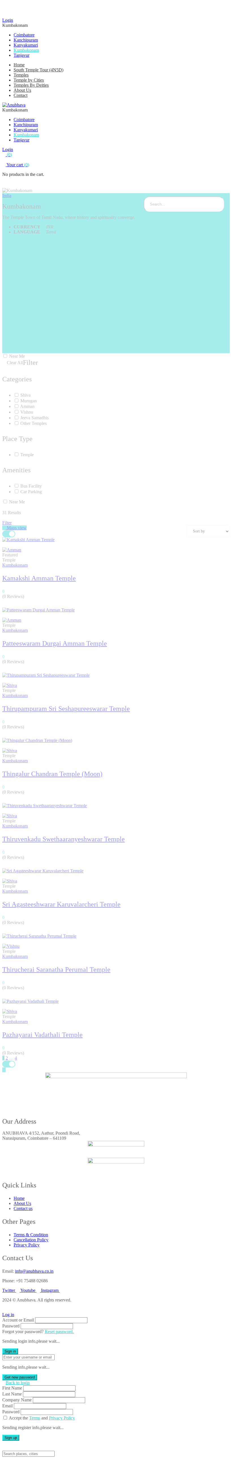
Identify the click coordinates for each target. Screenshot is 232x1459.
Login (7, 20)
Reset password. (59, 1331)
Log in (8, 1314)
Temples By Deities (31, 85)
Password (11, 1325)
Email (7, 1405)
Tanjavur (21, 55)
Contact (20, 95)
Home (19, 64)
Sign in (10, 1351)
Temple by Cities (29, 80)
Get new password (20, 1377)
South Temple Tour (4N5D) (38, 69)
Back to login (18, 1382)
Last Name (12, 1394)
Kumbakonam (26, 50)
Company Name (17, 1399)
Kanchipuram (26, 40)
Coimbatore (24, 34)
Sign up (11, 1438)
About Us (22, 90)
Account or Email (18, 1320)
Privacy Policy (62, 1418)
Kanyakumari (26, 45)
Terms (34, 1418)
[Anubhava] (13, 104)
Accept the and (42, 1418)
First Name (12, 1388)
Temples (21, 75)
